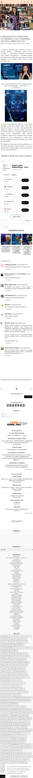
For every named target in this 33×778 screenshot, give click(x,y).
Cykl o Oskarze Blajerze (6, 647)
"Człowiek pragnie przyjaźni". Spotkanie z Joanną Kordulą (17, 466)
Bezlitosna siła (21, 639)
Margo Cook (13, 691)
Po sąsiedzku (4, 712)
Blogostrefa (16, 566)
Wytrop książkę (16, 620)
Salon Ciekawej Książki (16, 606)
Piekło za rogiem (21, 706)
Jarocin (11, 668)
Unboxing (16, 613)
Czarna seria (18, 647)
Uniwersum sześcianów (17, 747)
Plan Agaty (27, 709)
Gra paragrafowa (16, 575)
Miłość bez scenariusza (6, 694)
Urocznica (8, 314)
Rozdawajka (16, 605)
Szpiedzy (14, 735)
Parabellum (13, 703)
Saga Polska (14, 721)
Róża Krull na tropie (25, 718)
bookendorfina (16, 493)
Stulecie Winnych (5, 735)
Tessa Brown (4, 744)
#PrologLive (16, 556)
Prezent (16, 593)
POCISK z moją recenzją (16, 588)
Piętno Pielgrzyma (5, 709)
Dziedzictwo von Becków (6, 659)
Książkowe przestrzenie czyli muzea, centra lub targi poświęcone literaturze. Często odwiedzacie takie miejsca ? (17, 457)
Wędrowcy (23, 762)
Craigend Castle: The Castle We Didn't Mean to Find (17, 488)
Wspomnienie (16, 619)
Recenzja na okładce (16, 601)
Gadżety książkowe (16, 574)
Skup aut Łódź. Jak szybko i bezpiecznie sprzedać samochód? (16, 479)
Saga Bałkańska (4, 721)
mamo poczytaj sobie (16, 500)
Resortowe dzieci (13, 718)
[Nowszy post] (1, 388)
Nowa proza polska (13, 700)
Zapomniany (4, 768)
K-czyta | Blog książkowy (16, 433)
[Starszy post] (31, 388)
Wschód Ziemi (28, 756)
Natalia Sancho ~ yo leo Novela (15, 274)
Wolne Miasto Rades (17, 756)
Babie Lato (12, 639)
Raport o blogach (16, 599)
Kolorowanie (16, 579)
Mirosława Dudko (11, 284)
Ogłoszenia (26, 43)
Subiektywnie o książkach (17, 463)
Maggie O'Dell (4, 691)
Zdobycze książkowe (16, 625)
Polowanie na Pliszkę (26, 712)
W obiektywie (16, 614)
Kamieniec (3, 671)
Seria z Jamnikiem (15, 727)
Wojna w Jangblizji (5, 756)
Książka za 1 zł (16, 581)
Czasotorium (13, 650)
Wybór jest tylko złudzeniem (20, 759)
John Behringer (20, 668)
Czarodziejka (4, 650)
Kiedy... (10, 671)
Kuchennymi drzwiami (16, 680)
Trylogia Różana (26, 744)
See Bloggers (16, 607)
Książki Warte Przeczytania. (16, 452)
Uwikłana (28, 747)
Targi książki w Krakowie (16, 612)
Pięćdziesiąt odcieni (17, 709)
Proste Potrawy (17, 447)
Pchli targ (16, 591)
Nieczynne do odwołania (6, 697)
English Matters (16, 569)
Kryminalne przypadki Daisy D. (21, 677)
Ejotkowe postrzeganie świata (17, 438)
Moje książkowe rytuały (16, 586)
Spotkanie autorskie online (16, 611)
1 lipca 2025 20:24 (22, 284)
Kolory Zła (3, 674)
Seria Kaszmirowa (17, 724)
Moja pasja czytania (12, 348)
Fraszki (17, 573)
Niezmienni (3, 700)
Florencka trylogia (20, 659)
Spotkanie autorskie (16, 610)
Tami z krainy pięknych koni (7, 741)
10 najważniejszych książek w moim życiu (16, 557)
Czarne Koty (27, 647)
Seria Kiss (26, 724)
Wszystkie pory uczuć (6, 759)
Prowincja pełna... (5, 715)
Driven (11, 656)
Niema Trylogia (18, 697)
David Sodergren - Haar (17, 435)
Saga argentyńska (5, 724)
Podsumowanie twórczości (16, 592)
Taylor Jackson (20, 741)
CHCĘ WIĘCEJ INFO (15, 776)
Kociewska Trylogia (19, 671)
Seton (24, 727)
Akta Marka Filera (15, 636)
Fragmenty (16, 572)
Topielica (17, 502)
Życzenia (16, 629)
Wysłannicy (14, 762)
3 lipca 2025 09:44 (24, 348)
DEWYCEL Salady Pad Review (17, 509)
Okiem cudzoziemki (25, 700)
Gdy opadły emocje (5, 662)
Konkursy (16, 580)
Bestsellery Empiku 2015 (16, 563)
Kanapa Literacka (16, 578)
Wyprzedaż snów (5, 762)
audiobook (16, 626)
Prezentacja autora (16, 594)
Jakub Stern (4, 668)
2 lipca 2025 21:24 (20, 323)
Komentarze (6, 416)
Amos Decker (4, 639)
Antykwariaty (16, 561)
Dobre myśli (4, 656)
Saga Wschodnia (24, 721)
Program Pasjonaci (16, 597)
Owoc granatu (4, 703)
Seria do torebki (5, 727)
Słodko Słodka (16, 476)
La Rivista (16, 582)
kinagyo (7, 304)
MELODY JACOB (9, 323)
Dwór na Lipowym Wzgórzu (22, 656)
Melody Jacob (17, 485)
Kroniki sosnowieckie (6, 677)
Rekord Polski (16, 604)
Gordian (15, 662)
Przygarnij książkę (16, 598)
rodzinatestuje (10, 295)
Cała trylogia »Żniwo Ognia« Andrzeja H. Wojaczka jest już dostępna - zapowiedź (17, 442)
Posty (4, 413)
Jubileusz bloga (16, 576)
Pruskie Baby (15, 715)
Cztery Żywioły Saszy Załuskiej (8, 653)
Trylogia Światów (5, 747)
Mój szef (17, 694)
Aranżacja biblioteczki (16, 562)
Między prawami (22, 691)
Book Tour (16, 567)
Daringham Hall (22, 653)
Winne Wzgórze (26, 753)
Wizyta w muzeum (16, 618)
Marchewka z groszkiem (17, 449)
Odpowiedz (8, 269)
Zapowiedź (16, 624)
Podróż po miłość (14, 712)
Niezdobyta (27, 697)
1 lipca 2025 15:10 (22, 264)
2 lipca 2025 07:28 (15, 304)
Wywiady (16, 623)
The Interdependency (15, 744)
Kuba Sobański (4, 680)
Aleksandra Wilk (26, 636)
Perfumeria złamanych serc (7, 706)
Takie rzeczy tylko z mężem (18, 738)
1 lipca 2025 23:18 (21, 295)
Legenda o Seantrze (18, 683)
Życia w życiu (4, 771)
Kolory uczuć (13, 674)
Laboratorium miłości (6, 683)
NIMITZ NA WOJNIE (16, 496)
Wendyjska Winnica (15, 750)
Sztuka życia (22, 735)
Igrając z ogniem (23, 662)
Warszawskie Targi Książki (16, 617)
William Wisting (16, 753)
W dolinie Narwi (4, 750)
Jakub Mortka (22, 665)
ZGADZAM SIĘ (24, 776)
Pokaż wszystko (28, 469)
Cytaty (16, 568)
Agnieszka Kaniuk (10, 264)
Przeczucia (24, 715)
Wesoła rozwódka (5, 753)
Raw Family (3, 718)
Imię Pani (3, 665)
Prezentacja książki (16, 595)
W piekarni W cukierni (16, 616)
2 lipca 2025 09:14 (17, 314)
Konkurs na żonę (22, 674)
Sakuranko (17, 507)
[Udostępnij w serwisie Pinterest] (7, 227)
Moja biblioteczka (16, 585)
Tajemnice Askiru (5, 738)
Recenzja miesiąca (16, 600)
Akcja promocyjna (16, 560)
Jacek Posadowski (12, 665)
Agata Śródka (4, 636)
